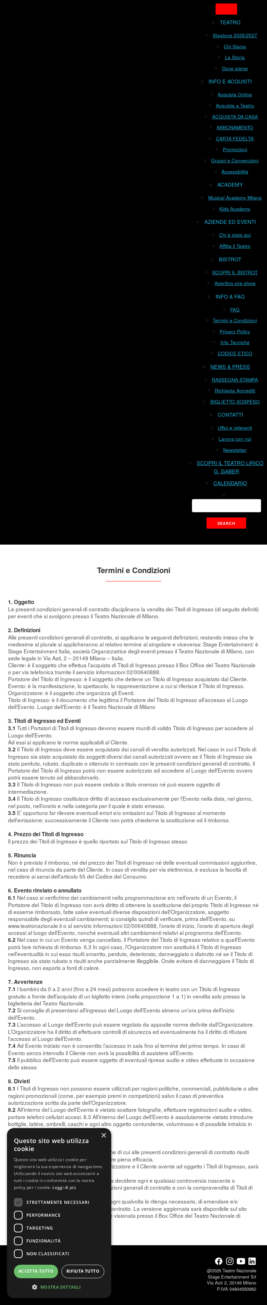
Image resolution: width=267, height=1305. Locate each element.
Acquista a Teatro (235, 105)
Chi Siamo (235, 46)
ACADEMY (230, 184)
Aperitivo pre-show (235, 283)
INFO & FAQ (230, 296)
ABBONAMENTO (235, 127)
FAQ (235, 309)
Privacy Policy (235, 331)
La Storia (235, 57)
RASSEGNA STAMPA (235, 379)
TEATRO (230, 22)
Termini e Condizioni (235, 320)
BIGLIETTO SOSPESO (235, 401)
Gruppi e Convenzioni (235, 160)
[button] (59, 1287)
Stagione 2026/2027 (235, 35)
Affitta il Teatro (234, 246)
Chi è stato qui (235, 234)
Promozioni (235, 149)
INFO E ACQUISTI (230, 81)
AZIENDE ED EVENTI (230, 221)
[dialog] (59, 1213)
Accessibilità (234, 171)
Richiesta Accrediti (235, 390)
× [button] (103, 1135)
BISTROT (230, 259)
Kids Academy (234, 208)
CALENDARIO (230, 483)
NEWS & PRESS (230, 366)
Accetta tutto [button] (36, 1271)
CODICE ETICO (235, 353)
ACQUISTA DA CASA (235, 116)
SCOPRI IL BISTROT (235, 272)
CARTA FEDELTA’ (235, 138)
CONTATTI (230, 414)
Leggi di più (64, 1187)
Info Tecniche (235, 342)
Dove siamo (235, 68)
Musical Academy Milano (235, 197)
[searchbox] (226, 505)
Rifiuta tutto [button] (82, 1271)
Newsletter (234, 450)
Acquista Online (235, 94)
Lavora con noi (235, 438)
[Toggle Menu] (226, 9)
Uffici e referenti (235, 427)
